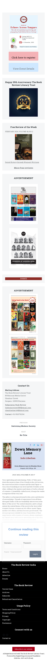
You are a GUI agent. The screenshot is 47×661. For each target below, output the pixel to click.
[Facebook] (30, 445)
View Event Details (23, 68)
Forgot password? (16, 552)
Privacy (5, 616)
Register (6, 552)
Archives (5, 592)
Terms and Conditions (11, 609)
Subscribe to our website (23, 649)
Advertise (6, 575)
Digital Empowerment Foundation (28, 656)
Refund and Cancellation (12, 599)
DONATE (23, 279)
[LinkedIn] (38, 445)
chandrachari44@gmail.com (17, 410)
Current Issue (7, 589)
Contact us (6, 638)
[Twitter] (34, 445)
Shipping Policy (8, 613)
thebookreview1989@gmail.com (18, 408)
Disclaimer (7, 623)
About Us (5, 572)
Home (4, 568)
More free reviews (23, 168)
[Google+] (42, 445)
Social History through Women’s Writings (22, 162)
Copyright (6, 620)
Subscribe (6, 596)
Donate (5, 579)
